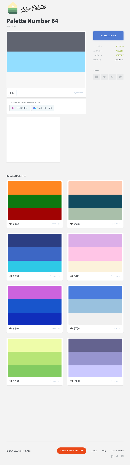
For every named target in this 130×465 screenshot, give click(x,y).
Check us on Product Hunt (71, 450)
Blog (104, 450)
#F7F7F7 (120, 55)
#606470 (120, 46)
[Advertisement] (33, 139)
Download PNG (109, 35)
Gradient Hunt (44, 108)
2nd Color (97, 50)
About (94, 450)
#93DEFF (120, 50)
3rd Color (97, 55)
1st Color (97, 46)
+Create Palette (117, 450)
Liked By (97, 59)
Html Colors (21, 108)
